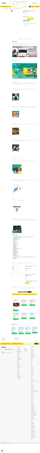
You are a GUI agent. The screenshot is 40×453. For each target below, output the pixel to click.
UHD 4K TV (18, 312)
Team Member (32, 425)
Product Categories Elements (34, 411)
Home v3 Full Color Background (34, 390)
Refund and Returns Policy (33, 415)
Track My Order (32, 432)
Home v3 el (32, 389)
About (31, 348)
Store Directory (32, 423)
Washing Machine (19, 376)
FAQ (31, 376)
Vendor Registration (33, 437)
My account (17, 1)
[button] (26, 20)
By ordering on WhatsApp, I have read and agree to (30, 23)
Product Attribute (32, 409)
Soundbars (18, 368)
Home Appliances (19, 357)
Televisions (6, 8)
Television (18, 370)
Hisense (10, 8)
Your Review (26, 270)
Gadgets (18, 354)
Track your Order (33, 434)
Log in (24, 348)
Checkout (32, 365)
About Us (26, 1)
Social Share (32, 421)
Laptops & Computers (19, 359)
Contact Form (32, 370)
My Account (32, 399)
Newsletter (32, 404)
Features (32, 377)
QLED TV (30, 312)
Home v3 (32, 388)
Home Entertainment (19, 358)
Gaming (18, 355)
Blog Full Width (32, 358)
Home (11, 1)
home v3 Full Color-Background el (34, 391)
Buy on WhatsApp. (16, 310)
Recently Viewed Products (33, 413)
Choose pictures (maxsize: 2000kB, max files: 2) (30, 274)
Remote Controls (18, 365)
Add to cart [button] (19, 308)
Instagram (32, 398)
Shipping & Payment (22, 1)
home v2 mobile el (33, 387)
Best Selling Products (33, 355)
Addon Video (32, 354)
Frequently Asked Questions (34, 381)
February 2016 (4, 340)
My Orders (32, 402)
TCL (21, 312)
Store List (32, 424)
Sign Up (36, 343)
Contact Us (13, 4)
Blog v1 (31, 359)
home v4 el (32, 392)
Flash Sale (32, 379)
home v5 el (32, 393)
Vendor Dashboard (33, 436)
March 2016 (4, 339)
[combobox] (17, 6)
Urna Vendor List (32, 435)
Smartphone (18, 367)
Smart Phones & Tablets (19, 366)
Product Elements (33, 412)
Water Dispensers (19, 378)
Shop (14, 1)
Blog (31, 357)
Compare (32, 368)
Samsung (14, 312)
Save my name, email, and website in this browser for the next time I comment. (32, 281)
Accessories (18, 348)
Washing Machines (24, 312)
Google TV (18, 356)
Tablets (18, 369)
